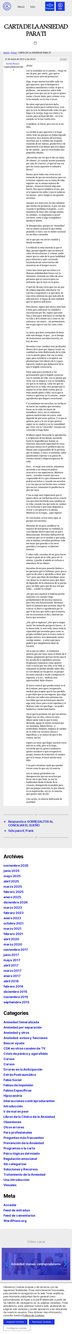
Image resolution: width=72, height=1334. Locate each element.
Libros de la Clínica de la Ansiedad (29, 1117)
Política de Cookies (33, 1315)
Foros (14, 52)
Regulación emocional (20, 1159)
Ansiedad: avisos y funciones (25, 1038)
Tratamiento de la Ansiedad (24, 1174)
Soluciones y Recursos (20, 1169)
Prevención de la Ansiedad (23, 1143)
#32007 (63, 59)
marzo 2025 (12, 886)
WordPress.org (15, 1221)
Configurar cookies (17, 1328)
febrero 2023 (13, 913)
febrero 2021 (13, 934)
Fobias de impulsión (18, 1085)
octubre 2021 (13, 923)
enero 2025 (12, 897)
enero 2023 (12, 918)
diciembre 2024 (15, 902)
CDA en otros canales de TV (24, 1048)
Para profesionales (17, 1132)
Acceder (10, 1205)
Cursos (8, 1059)
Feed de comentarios (19, 1215)
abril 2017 (10, 965)
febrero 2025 (13, 892)
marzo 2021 (12, 928)
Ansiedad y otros (16, 1032)
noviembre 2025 (15, 865)
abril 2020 (11, 939)
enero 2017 (11, 976)
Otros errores (13, 1127)
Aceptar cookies (15, 1322)
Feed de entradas (16, 1210)
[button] (20, 6)
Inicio (6, 52)
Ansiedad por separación (22, 1027)
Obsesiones (12, 1122)
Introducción (13, 1106)
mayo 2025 (12, 876)
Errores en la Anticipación (22, 1069)
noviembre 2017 (15, 949)
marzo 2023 (12, 907)
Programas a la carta (19, 1148)
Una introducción (16, 1180)
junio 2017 (11, 955)
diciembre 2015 (15, 991)
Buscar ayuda (13, 1043)
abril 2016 (11, 981)
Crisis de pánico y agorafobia (25, 1053)
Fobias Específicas (17, 1090)
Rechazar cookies (41, 1322)
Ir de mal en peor (16, 1111)
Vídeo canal (36, 1242)
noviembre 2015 (15, 997)
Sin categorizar (15, 1164)
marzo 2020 (12, 944)
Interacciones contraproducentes (29, 1101)
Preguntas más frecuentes (23, 1138)
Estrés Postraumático (19, 1075)
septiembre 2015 (16, 1002)
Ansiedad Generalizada (21, 1022)
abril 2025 (11, 881)
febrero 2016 (13, 986)
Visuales (9, 1185)
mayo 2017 (11, 960)
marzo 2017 (12, 970)
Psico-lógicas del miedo (21, 1153)
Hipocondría (12, 1096)
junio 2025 (11, 871)
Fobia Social (12, 1080)
